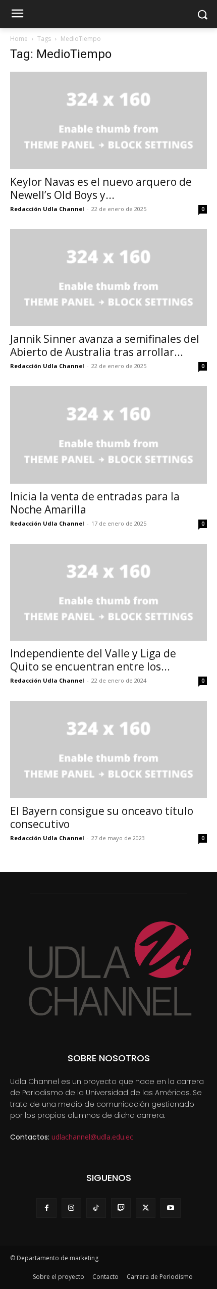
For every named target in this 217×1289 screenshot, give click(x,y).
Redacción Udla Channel (47, 209)
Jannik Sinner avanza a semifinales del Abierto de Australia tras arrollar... (104, 345)
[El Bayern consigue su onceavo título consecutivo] (108, 749)
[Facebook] (46, 1208)
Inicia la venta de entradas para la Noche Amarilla (95, 503)
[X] (145, 1208)
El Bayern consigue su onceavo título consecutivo (101, 817)
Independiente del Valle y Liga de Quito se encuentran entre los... (93, 660)
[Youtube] (170, 1208)
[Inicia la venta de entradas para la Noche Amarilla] (108, 435)
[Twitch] (121, 1208)
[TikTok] (96, 1208)
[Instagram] (71, 1208)
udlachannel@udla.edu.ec (92, 1137)
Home (19, 38)
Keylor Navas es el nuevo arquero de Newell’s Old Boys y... (101, 188)
